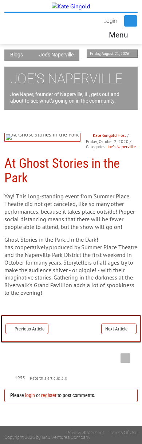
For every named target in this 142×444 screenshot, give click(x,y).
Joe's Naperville (121, 146)
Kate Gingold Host (109, 135)
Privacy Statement (85, 432)
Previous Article (29, 329)
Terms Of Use (124, 432)
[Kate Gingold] (71, 6)
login (30, 395)
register (48, 395)
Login (110, 20)
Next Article (116, 329)
